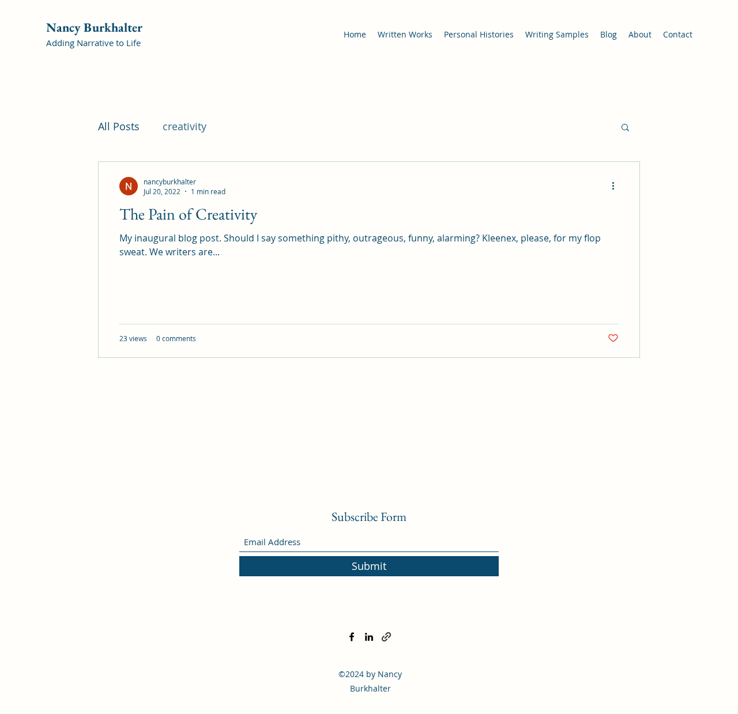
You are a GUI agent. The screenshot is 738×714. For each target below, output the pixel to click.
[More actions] (617, 186)
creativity (184, 126)
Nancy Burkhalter (94, 27)
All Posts (119, 126)
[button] (625, 128)
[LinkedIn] (369, 637)
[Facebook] (351, 637)
